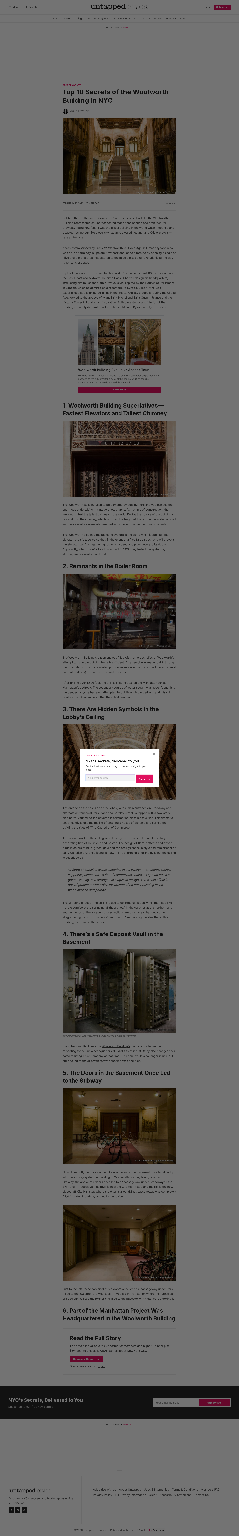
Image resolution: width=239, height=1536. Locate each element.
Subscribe (144, 779)
